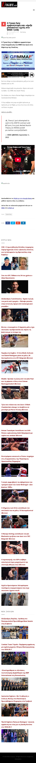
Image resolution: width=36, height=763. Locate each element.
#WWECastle (18, 128)
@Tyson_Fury (10, 125)
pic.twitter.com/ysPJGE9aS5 (16, 130)
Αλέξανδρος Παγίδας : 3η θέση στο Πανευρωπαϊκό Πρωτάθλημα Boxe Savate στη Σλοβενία (17, 621)
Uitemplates (18, 759)
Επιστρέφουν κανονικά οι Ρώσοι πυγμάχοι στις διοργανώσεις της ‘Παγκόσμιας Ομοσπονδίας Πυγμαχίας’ (17, 458)
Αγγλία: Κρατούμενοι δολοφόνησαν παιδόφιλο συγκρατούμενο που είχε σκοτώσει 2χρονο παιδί (15, 588)
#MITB (16, 123)
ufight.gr (11, 208)
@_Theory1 (10, 120)
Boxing (24, 32)
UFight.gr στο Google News (22, 198)
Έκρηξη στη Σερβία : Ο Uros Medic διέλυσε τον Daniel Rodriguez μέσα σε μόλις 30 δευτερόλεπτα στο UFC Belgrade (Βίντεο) (17, 355)
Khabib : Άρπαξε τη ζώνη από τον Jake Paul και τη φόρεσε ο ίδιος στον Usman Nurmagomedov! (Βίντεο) (17, 381)
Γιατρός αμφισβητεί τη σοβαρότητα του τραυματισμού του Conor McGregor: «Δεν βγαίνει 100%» (17, 484)
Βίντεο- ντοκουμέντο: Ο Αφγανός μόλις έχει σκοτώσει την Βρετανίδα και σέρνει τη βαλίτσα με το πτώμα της (18, 329)
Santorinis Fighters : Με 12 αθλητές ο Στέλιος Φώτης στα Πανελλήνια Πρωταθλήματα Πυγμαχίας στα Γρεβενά (16, 698)
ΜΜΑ (3, 208)
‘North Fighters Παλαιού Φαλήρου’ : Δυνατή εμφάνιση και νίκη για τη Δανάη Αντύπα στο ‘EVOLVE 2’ (17, 724)
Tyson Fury (8, 214)
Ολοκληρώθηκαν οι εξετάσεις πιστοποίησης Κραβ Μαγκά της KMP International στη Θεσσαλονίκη (15, 672)
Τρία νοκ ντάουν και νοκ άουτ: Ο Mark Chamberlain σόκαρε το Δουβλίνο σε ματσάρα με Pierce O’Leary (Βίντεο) (15, 407)
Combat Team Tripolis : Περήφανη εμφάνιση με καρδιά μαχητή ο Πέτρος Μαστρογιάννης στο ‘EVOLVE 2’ (18, 647)
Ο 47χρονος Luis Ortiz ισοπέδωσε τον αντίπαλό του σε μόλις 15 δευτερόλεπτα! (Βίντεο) (17, 510)
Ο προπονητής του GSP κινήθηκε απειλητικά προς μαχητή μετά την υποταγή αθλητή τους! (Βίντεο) (14, 562)
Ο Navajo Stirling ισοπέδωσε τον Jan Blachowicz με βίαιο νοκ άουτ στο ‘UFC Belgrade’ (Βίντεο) (15, 536)
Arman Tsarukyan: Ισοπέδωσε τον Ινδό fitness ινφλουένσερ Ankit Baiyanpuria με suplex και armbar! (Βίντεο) (17, 433)
